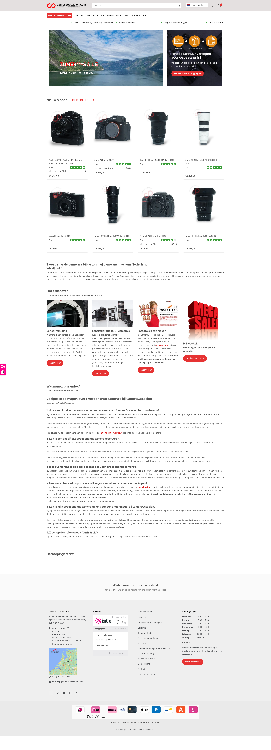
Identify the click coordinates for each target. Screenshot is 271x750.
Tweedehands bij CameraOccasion (154, 648)
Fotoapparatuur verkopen (150, 622)
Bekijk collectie (81, 100)
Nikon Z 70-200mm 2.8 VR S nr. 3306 (111, 236)
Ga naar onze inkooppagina (187, 73)
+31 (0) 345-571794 (61, 676)
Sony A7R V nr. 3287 (104, 160)
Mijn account (144, 663)
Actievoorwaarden (146, 658)
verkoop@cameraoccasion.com (67, 681)
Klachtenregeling (146, 653)
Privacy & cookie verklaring (123, 722)
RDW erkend (162, 345)
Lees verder (55, 362)
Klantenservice (145, 611)
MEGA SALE (92, 15)
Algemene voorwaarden (149, 722)
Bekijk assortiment (195, 358)
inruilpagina (144, 487)
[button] (52, 58)
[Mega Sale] (204, 319)
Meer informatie (193, 661)
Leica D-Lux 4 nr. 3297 (59, 236)
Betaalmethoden (145, 633)
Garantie (142, 627)
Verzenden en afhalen (148, 638)
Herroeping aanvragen (148, 674)
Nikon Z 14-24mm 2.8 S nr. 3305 (200, 236)
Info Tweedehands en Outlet (115, 15)
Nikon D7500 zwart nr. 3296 (153, 236)
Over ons (79, 15)
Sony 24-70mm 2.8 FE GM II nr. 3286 (157, 160)
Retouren (142, 643)
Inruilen (136, 15)
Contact (147, 15)
